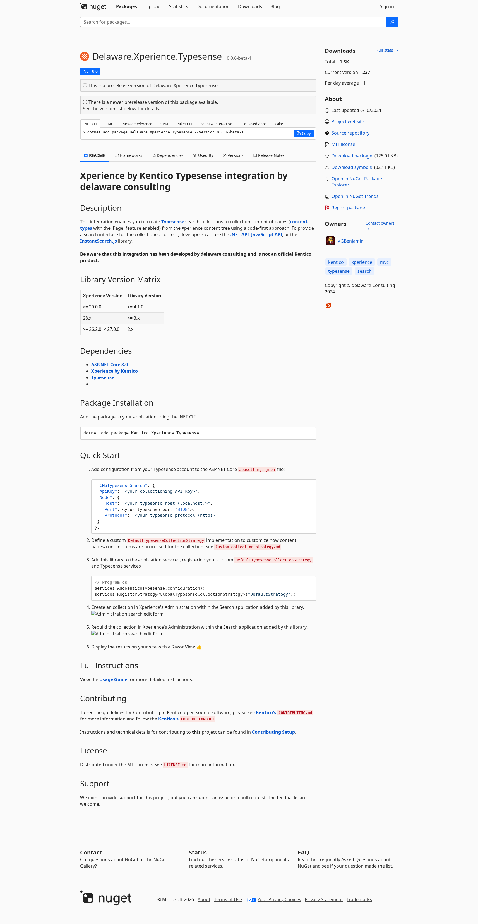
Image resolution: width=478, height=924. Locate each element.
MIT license (343, 144)
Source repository (350, 133)
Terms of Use (228, 899)
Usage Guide (113, 679)
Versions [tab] (235, 155)
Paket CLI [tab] (184, 123)
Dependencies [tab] (170, 155)
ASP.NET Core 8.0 (109, 365)
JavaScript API (266, 234)
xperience (362, 262)
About (204, 899)
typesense (339, 271)
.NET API (239, 234)
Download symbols (352, 167)
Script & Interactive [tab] (216, 123)
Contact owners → (380, 226)
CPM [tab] (164, 123)
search (364, 271)
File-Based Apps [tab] (253, 123)
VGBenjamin (351, 241)
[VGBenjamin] (330, 241)
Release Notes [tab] (271, 155)
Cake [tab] (279, 123)
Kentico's (284, 712)
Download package (352, 156)
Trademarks (359, 899)
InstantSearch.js (98, 241)
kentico (336, 262)
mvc (384, 262)
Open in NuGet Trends (355, 196)
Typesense (172, 222)
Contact (91, 852)
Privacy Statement (324, 899)
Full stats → (387, 50)
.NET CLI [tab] (90, 123)
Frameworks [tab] (130, 155)
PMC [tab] (109, 123)
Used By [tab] (205, 155)
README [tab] (96, 155)
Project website (348, 121)
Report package (348, 208)
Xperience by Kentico (114, 371)
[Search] (392, 22)
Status (198, 852)
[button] (304, 133)
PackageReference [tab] (137, 123)
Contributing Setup (273, 732)
